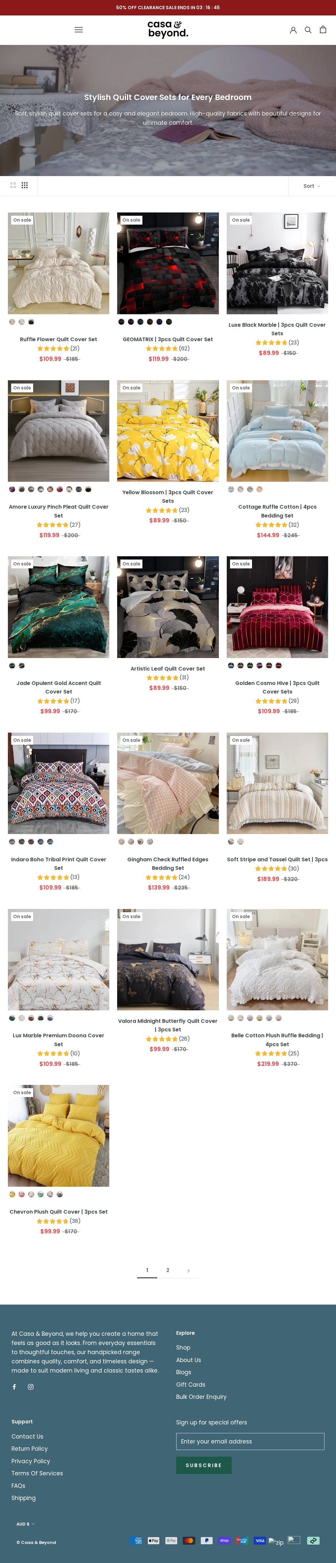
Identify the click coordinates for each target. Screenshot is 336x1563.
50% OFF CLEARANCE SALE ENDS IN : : (168, 7)
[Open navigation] (79, 30)
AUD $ (23, 1524)
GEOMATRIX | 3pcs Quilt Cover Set (168, 339)
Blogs (183, 1372)
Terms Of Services (37, 1473)
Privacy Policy (30, 1461)
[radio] (12, 322)
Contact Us (27, 1437)
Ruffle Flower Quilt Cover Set (58, 339)
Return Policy (29, 1449)
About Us (188, 1360)
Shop (183, 1348)
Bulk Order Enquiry (201, 1397)
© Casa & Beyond (36, 1542)
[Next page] (188, 1270)
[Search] (308, 29)
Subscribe (204, 1465)
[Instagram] (30, 1386)
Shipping (23, 1498)
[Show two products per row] (13, 185)
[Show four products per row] (25, 185)
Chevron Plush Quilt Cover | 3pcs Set (59, 1212)
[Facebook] (14, 1386)
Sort (310, 186)
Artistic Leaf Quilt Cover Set (168, 668)
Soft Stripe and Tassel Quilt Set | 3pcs (277, 859)
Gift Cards (190, 1385)
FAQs (18, 1486)
